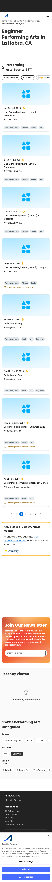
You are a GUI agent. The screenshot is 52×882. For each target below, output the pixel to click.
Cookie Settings (26, 861)
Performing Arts (32, 21)
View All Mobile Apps (14, 824)
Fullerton (9, 770)
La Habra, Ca (16, 21)
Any (5, 754)
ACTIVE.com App (12, 811)
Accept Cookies (26, 877)
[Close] (48, 835)
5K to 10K (9, 817)
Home (4, 21)
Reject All (26, 869)
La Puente (40, 770)
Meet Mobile (10, 821)
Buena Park (24, 770)
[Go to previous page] (11, 514)
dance (30, 740)
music (41, 740)
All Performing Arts (12, 740)
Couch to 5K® (11, 814)
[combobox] (11, 77)
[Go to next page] (41, 514)
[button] (28, 77)
